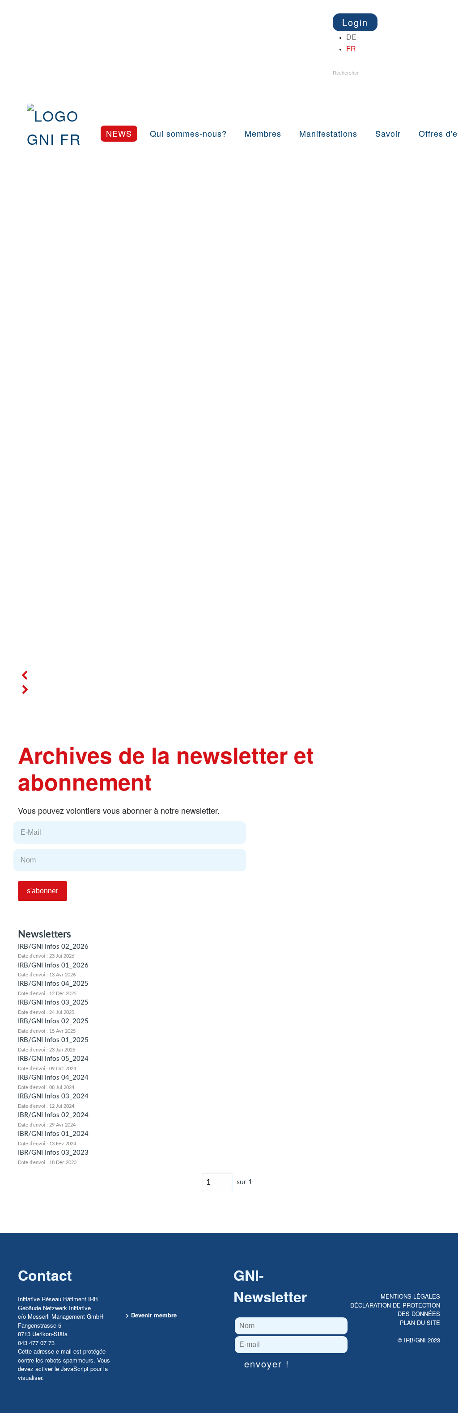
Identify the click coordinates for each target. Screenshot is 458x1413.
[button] (229, 675)
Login (355, 22)
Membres (263, 133)
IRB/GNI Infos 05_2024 (53, 1059)
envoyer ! (266, 1363)
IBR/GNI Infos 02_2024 (53, 1115)
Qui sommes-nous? (188, 133)
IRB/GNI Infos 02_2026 (53, 946)
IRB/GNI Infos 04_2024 (53, 1077)
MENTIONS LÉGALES (410, 1296)
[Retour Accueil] (59, 118)
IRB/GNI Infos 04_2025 (53, 983)
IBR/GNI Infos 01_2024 (53, 1134)
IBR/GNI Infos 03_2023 (53, 1152)
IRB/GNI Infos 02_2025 (53, 1021)
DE (351, 37)
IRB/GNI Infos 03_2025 (53, 1002)
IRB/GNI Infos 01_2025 (53, 1040)
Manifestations (328, 133)
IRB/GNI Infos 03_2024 (53, 1096)
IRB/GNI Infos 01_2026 (53, 965)
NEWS (119, 133)
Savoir (388, 133)
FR (351, 48)
